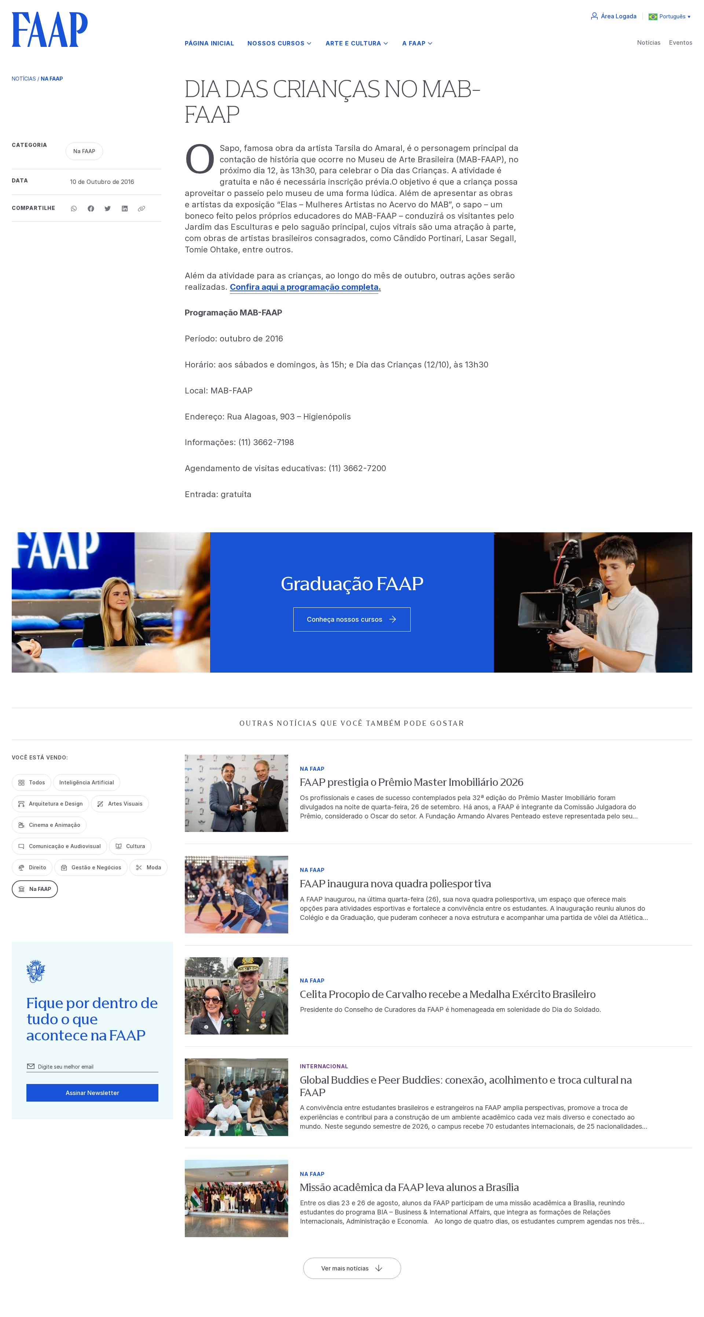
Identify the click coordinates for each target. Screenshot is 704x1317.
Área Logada (619, 16)
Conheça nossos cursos (344, 619)
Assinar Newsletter (92, 1092)
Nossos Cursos (276, 43)
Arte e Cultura (353, 43)
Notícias (648, 42)
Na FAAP (52, 78)
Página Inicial (209, 43)
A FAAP (414, 43)
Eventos (680, 42)
